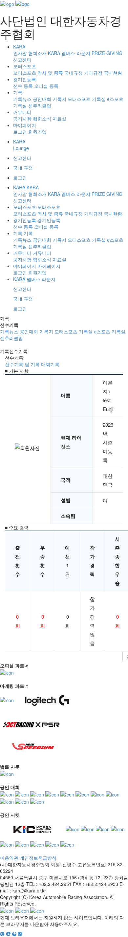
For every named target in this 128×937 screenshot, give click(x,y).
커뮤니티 (22, 112)
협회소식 (42, 118)
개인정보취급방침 (38, 857)
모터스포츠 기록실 (87, 99)
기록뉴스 (22, 99)
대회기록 (50, 364)
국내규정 (73, 72)
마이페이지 (24, 125)
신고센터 (22, 59)
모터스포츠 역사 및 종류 (38, 72)
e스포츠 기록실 (109, 331)
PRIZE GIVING (107, 53)
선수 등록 (23, 86)
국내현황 (113, 72)
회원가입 (37, 131)
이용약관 (9, 857)
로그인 (20, 131)
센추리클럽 (39, 105)
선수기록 (14, 364)
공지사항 (22, 118)
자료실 (59, 118)
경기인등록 (24, 79)
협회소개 (37, 53)
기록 (17, 92)
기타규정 (93, 72)
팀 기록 (32, 364)
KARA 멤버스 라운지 (69, 53)
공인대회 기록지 (49, 99)
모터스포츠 (24, 66)
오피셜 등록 (46, 86)
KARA (19, 46)
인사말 (20, 53)
